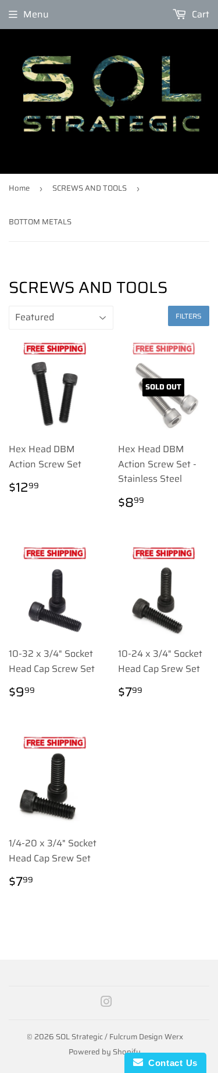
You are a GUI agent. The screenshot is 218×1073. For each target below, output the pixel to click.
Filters (189, 315)
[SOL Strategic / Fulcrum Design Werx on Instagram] (106, 1003)
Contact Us (170, 1063)
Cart (199, 14)
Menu (36, 14)
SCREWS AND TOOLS (89, 188)
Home (19, 188)
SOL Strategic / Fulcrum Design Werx (119, 1037)
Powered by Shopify (105, 1052)
